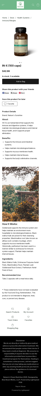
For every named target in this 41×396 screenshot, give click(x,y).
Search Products (12, 312)
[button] (20, 5)
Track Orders (13, 320)
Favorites (28, 320)
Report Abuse (20, 386)
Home (4, 18)
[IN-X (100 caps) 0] (20, 42)
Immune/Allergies (9, 20)
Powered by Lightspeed (20, 390)
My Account (28, 312)
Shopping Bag (12, 328)
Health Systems (23, 18)
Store (12, 18)
